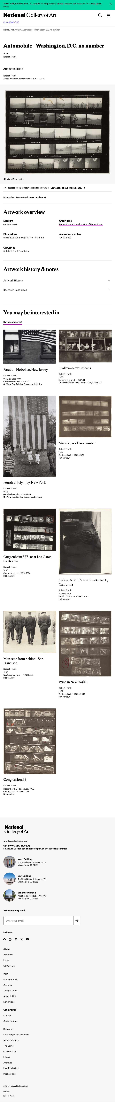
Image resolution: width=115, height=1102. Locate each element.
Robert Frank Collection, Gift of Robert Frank (81, 224)
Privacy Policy (8, 1096)
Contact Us (9, 965)
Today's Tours (10, 990)
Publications (9, 1073)
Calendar (7, 984)
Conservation (10, 1051)
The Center (8, 1045)
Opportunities (10, 1020)
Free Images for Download (16, 1034)
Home (6, 29)
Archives (7, 1062)
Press (6, 960)
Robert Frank (9, 75)
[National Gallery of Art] (57, 829)
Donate (7, 1015)
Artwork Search (11, 1040)
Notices (6, 1091)
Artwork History (13, 280)
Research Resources (15, 290)
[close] (111, 4)
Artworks (15, 29)
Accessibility (9, 996)
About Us (8, 954)
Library (6, 1056)
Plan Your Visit (10, 979)
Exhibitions (8, 1001)
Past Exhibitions (11, 1068)
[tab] (12, 322)
